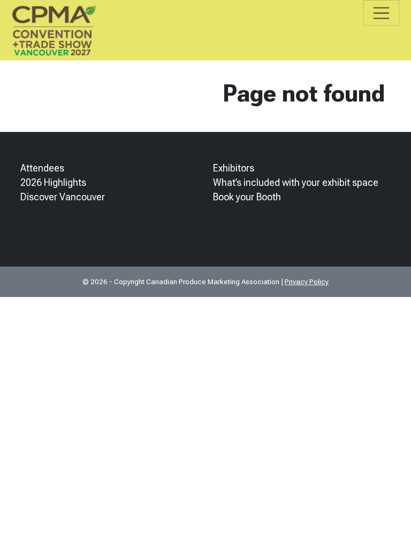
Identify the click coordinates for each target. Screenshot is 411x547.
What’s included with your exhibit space (295, 182)
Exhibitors (233, 168)
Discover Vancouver (62, 196)
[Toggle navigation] (381, 13)
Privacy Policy (307, 281)
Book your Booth (247, 196)
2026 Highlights (53, 182)
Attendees (42, 168)
